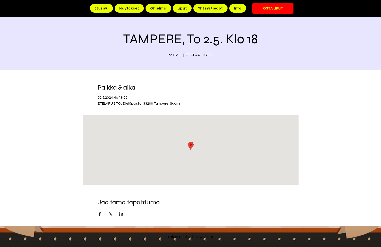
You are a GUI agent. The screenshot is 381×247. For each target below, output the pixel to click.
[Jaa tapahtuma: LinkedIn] (121, 214)
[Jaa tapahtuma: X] (110, 214)
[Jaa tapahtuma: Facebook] (100, 214)
